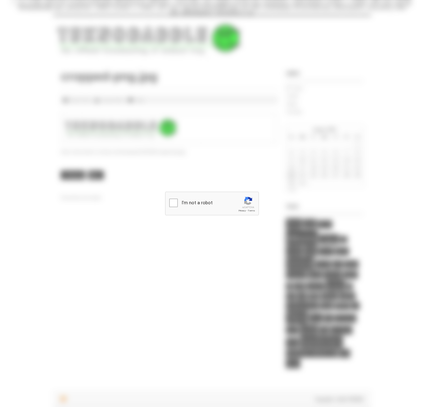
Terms (251, 210)
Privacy (242, 210)
